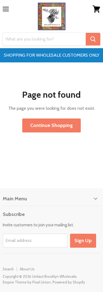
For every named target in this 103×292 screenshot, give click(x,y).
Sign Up (83, 241)
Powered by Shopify (68, 282)
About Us (27, 269)
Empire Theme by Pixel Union (27, 282)
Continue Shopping (51, 125)
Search (8, 269)
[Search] (93, 39)
